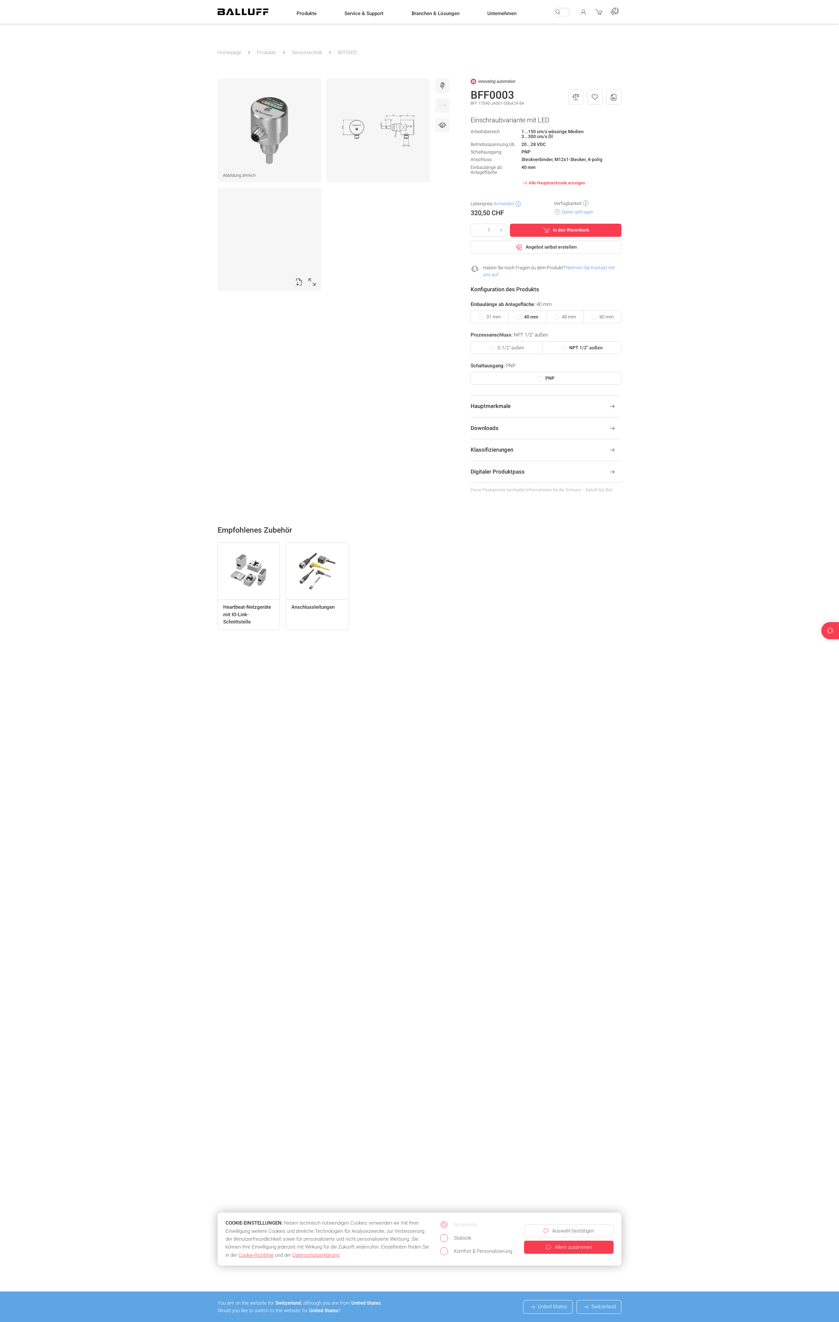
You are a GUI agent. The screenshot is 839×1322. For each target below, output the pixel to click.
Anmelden (504, 203)
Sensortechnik (307, 52)
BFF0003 (347, 52)
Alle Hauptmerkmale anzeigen (557, 182)
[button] (307, 13)
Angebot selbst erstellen (551, 247)
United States (552, 1307)
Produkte (266, 52)
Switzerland (603, 1307)
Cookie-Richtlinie (256, 1255)
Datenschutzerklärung (315, 1255)
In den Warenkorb (571, 230)
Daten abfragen (578, 211)
